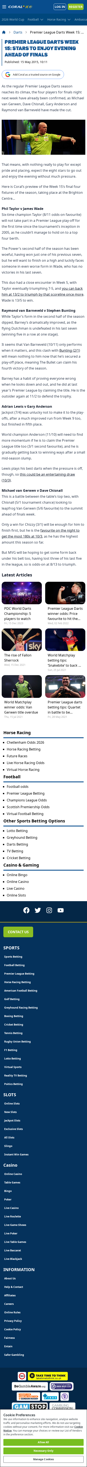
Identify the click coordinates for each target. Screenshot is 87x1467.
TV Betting (15, 851)
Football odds (18, 786)
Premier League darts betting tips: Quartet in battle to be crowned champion (65, 707)
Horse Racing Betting (24, 749)
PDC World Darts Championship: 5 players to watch (17, 613)
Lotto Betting (17, 830)
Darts (18, 32)
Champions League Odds (27, 800)
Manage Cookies (43, 1459)
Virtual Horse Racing (23, 769)
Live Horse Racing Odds (26, 762)
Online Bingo (17, 875)
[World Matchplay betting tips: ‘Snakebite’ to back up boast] (65, 639)
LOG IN (60, 7)
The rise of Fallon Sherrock (17, 658)
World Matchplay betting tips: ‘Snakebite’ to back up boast (65, 660)
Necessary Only (44, 1451)
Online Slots (16, 895)
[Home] (4, 32)
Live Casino (15, 888)
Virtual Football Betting (25, 813)
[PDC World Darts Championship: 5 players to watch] (22, 593)
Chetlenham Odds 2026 (25, 742)
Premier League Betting (26, 793)
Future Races (17, 756)
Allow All (43, 1442)
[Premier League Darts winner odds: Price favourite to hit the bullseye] (65, 593)
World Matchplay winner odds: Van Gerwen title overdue (21, 707)
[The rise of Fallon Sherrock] (22, 639)
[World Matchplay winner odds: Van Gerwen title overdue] (22, 686)
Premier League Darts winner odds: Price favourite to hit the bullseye (65, 613)
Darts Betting (17, 844)
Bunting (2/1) (69, 350)
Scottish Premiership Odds (28, 807)
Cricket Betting (18, 858)
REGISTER (76, 7)
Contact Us (18, 932)
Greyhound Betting (22, 837)
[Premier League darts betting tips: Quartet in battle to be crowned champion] (65, 686)
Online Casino (18, 881)
